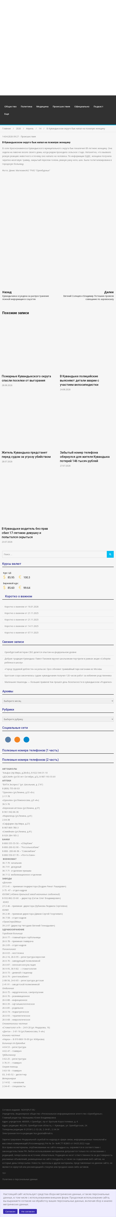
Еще (6, 113)
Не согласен (28, 1211)
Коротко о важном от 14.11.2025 (22, 626)
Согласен (10, 1211)
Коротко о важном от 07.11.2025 (22, 632)
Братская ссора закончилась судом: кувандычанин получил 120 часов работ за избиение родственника (58, 675)
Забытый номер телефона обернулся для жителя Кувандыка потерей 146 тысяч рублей (85, 457)
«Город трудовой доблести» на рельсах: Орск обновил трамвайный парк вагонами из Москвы (53, 669)
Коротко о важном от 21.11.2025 (22, 613)
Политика (26, 106)
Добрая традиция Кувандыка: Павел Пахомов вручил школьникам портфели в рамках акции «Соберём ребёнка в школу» (57, 660)
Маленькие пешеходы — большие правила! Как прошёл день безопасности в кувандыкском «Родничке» (58, 682)
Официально (81, 106)
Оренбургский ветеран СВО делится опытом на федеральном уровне (40, 652)
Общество (10, 106)
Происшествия (61, 106)
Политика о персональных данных (19, 1179)
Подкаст (98, 106)
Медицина (42, 106)
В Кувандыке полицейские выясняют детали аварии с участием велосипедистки (79, 380)
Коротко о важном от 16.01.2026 (22, 606)
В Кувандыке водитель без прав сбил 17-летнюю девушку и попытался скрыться (25, 533)
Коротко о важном (18, 596)
